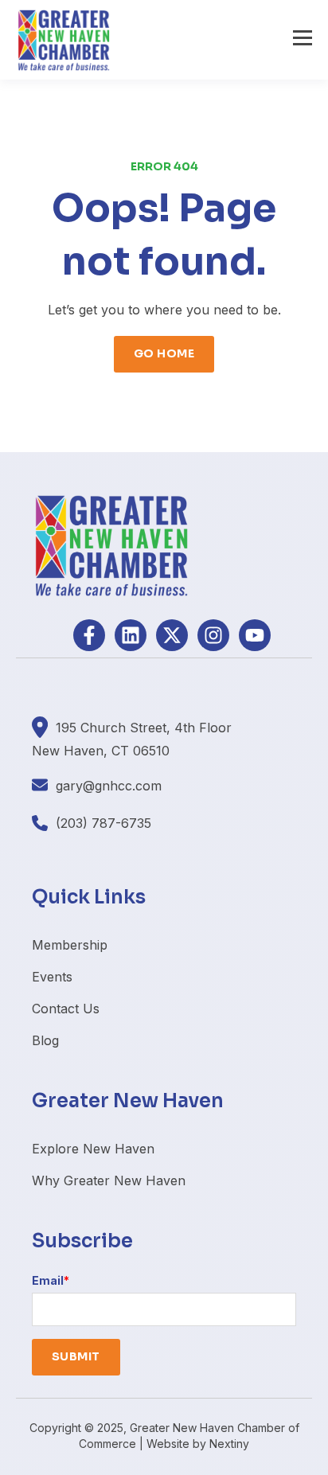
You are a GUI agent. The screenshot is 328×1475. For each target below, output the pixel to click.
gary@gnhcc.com (109, 786)
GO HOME (164, 353)
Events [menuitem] (52, 977)
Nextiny (229, 1443)
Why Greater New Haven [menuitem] (108, 1180)
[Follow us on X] (172, 635)
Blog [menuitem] (45, 1040)
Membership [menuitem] (69, 945)
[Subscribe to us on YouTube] (255, 635)
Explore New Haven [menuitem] (93, 1149)
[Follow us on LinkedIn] (130, 635)
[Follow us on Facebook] (89, 635)
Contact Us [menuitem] (66, 1009)
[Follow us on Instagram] (213, 635)
